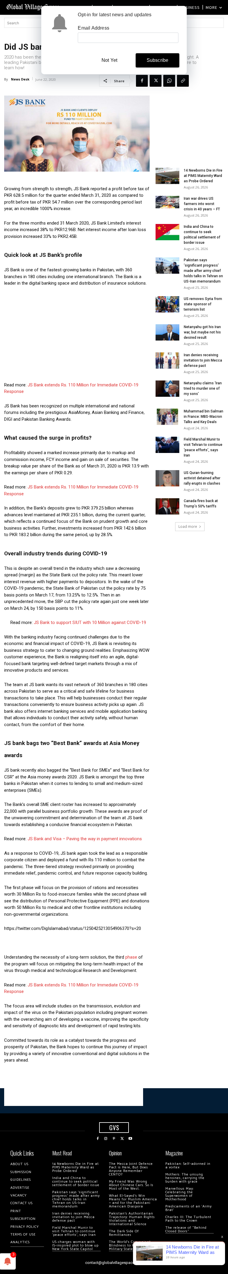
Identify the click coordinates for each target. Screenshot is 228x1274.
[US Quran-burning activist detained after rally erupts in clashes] (167, 478)
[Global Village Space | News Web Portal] (33, 6)
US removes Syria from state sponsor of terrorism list (203, 304)
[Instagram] (106, 1139)
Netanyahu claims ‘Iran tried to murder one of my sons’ (203, 388)
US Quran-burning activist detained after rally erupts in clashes (202, 478)
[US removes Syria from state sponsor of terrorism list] (167, 304)
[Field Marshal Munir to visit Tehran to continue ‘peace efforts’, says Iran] (167, 445)
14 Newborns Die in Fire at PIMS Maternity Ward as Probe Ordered (203, 175)
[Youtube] (130, 1139)
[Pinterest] (114, 1139)
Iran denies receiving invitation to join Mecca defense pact (203, 360)
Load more (187, 526)
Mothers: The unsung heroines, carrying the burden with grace (185, 1178)
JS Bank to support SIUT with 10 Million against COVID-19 (90, 622)
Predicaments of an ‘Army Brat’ (188, 1208)
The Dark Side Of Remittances (124, 1233)
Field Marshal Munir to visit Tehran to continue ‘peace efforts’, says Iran (74, 1231)
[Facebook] (142, 81)
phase (131, 957)
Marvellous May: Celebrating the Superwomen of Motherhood (179, 1194)
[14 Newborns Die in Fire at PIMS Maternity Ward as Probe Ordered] (167, 176)
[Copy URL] (183, 81)
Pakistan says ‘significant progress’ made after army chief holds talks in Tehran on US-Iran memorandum (203, 270)
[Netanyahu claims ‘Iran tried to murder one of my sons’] (167, 388)
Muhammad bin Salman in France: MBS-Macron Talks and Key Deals (203, 416)
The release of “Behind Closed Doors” (186, 1229)
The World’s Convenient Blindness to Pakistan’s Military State (130, 1245)
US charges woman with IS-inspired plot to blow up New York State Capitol (75, 1245)
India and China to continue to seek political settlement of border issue (75, 1181)
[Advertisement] (77, 335)
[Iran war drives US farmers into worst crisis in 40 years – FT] (167, 202)
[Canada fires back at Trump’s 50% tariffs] (167, 506)
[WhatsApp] (169, 81)
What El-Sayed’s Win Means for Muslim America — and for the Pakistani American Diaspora (133, 1201)
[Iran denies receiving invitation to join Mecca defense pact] (167, 360)
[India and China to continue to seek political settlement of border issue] (167, 232)
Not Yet (109, 60)
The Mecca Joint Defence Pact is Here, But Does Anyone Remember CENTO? (131, 1169)
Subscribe (158, 60)
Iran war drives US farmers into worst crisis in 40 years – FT (202, 203)
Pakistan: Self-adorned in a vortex (187, 1165)
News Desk (20, 79)
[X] (156, 81)
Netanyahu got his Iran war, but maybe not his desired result (202, 332)
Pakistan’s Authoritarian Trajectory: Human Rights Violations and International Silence (132, 1219)
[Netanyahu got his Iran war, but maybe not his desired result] (167, 332)
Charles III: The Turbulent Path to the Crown (188, 1218)
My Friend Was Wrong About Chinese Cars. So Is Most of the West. (131, 1185)
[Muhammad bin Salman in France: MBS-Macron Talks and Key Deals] (167, 417)
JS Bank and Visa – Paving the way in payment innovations (85, 838)
